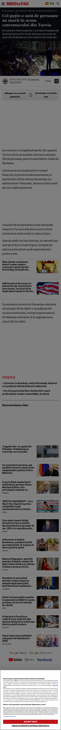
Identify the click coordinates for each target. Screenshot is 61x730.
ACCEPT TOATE (30, 722)
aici (22, 696)
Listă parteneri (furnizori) (9, 716)
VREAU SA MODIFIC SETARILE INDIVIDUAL (30, 726)
